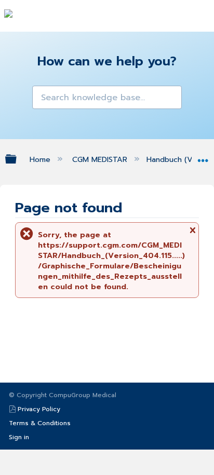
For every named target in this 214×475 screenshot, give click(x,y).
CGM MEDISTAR (101, 159)
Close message (192, 233)
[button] (41, 94)
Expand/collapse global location (203, 156)
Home (41, 159)
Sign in (19, 437)
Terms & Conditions (40, 423)
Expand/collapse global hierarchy (18, 159)
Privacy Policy (39, 409)
